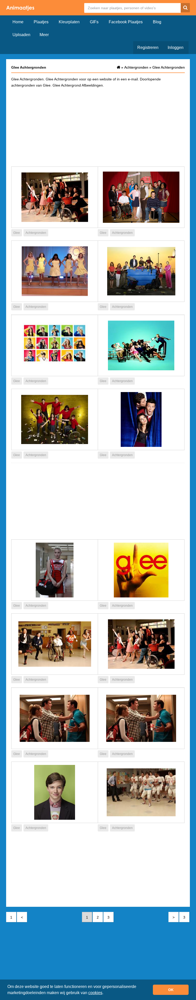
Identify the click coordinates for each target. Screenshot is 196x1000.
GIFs (94, 22)
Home (18, 22)
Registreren (147, 47)
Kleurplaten (69, 22)
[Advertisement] (98, 127)
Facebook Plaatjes (126, 22)
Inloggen (175, 47)
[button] (105, 993)
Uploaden (21, 35)
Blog (157, 22)
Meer (44, 35)
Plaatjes (41, 22)
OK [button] (171, 990)
